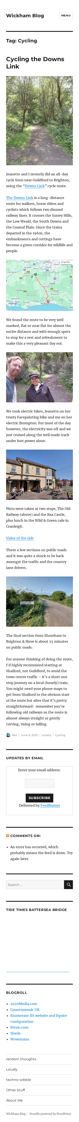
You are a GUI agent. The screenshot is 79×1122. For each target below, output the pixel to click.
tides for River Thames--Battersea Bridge (37, 970)
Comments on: (25, 836)
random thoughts (21, 1059)
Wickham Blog (25, 16)
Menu (66, 15)
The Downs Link (19, 198)
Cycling (60, 735)
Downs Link (35, 186)
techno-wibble (18, 1080)
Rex (14, 735)
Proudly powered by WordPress (50, 1114)
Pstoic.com (19, 1027)
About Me (14, 1100)
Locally (46, 735)
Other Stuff (15, 1090)
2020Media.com (23, 1004)
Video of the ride (20, 538)
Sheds (15, 1033)
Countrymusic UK (25, 1010)
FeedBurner (50, 805)
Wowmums (19, 1039)
